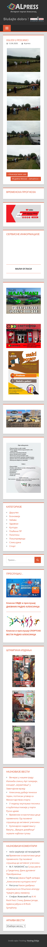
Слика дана (15, 542)
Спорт (12, 546)
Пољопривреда (17, 538)
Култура (13, 527)
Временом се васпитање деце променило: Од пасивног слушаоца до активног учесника (23, 818)
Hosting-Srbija (33, 940)
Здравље (13, 523)
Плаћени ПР (15, 531)
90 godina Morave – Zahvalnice (25, 179)
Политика (14, 534)
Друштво (14, 512)
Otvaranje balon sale (17, 174)
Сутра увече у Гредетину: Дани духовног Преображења (23, 870)
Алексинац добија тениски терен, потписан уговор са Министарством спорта (21, 796)
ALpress (27, 43)
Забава (12, 519)
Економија (14, 516)
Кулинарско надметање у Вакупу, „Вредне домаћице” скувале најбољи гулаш (20, 830)
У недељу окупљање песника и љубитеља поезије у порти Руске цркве (23, 807)
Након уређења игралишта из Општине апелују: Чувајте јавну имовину (23, 889)
